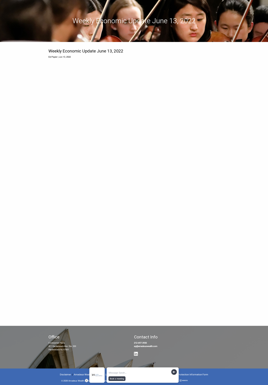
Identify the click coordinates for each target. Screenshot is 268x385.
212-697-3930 (140, 342)
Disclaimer (65, 374)
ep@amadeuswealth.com (145, 346)
